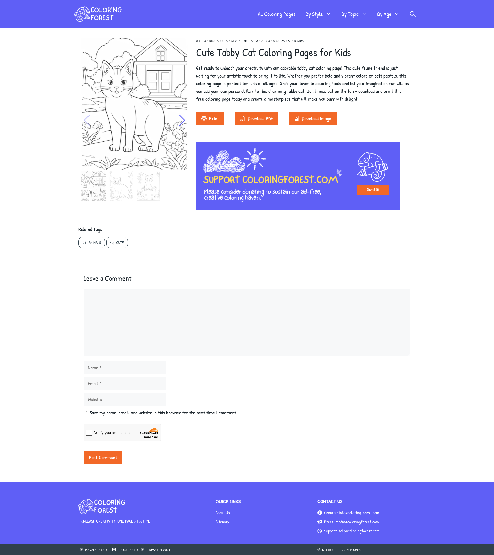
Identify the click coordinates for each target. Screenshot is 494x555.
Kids (234, 41)
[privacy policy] (92, 549)
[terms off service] (156, 549)
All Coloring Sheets (212, 41)
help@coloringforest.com (359, 531)
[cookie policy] (124, 549)
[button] (413, 14)
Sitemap (222, 522)
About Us (223, 512)
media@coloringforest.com (357, 522)
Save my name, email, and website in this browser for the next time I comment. (163, 412)
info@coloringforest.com (359, 512)
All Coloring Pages (276, 14)
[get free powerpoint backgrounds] (367, 549)
